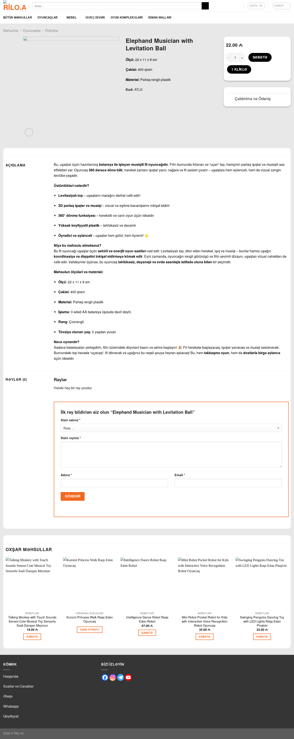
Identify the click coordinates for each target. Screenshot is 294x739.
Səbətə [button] (32, 636)
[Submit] (205, 5)
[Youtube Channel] (128, 677)
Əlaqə (7, 696)
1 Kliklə (239, 69)
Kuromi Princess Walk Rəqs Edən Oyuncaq (90, 619)
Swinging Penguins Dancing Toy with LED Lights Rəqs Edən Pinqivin (262, 621)
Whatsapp (11, 706)
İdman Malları (159, 17)
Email (180, 475)
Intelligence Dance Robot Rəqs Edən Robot (147, 619)
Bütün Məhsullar (17, 17)
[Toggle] (230, 99)
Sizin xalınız (70, 420)
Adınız (66, 475)
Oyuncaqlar (47, 17)
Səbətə (260, 57)
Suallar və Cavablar (18, 686)
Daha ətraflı (89, 629)
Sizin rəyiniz (71, 438)
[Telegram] (120, 677)
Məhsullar (10, 30)
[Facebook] (105, 677)
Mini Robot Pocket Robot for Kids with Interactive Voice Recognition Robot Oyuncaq (204, 621)
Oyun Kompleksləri (127, 17)
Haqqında (10, 676)
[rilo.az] (14, 5)
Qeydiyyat (11, 716)
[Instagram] (112, 677)
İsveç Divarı (95, 17)
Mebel (72, 17)
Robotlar (51, 30)
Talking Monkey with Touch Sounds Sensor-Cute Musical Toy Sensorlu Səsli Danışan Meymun (32, 621)
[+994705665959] (230, 6)
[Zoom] (29, 132)
